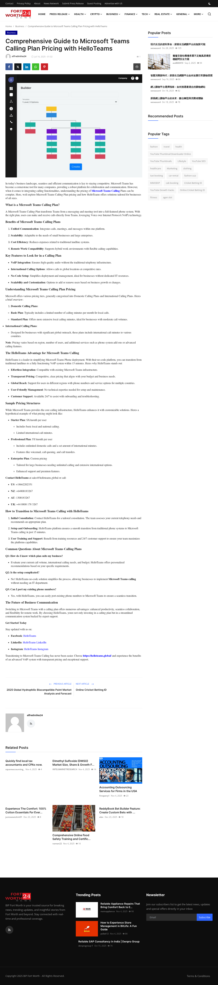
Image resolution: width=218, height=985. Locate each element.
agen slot (167, 197)
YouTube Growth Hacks (162, 190)
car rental (173, 175)
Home (41, 14)
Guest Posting (94, 3)
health (178, 146)
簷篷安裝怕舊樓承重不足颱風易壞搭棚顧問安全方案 (192, 57)
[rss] (9, 930)
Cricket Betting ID (193, 182)
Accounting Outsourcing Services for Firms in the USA (118, 789)
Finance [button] (129, 14)
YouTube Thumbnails (161, 161)
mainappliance (107, 911)
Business (19, 26)
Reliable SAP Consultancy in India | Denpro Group (108, 941)
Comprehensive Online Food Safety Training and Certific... (71, 837)
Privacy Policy (24, 3)
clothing (187, 168)
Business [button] (112, 14)
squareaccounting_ (14, 769)
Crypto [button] (95, 14)
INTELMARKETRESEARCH (64, 769)
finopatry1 (104, 795)
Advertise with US (113, 3)
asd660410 (178, 62)
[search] (209, 14)
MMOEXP (155, 182)
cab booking (172, 182)
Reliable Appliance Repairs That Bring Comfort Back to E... (120, 905)
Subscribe (204, 917)
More (197, 14)
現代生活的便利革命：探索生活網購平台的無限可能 (178, 44)
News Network (51, 3)
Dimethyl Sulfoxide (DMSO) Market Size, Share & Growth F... (73, 762)
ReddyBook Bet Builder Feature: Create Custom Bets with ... (120, 810)
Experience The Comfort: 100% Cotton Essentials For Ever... (25, 810)
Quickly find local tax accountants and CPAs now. (23, 762)
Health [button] (79, 14)
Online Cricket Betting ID (91, 689)
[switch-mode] (210, 3)
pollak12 (104, 933)
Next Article (83, 683)
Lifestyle (182, 161)
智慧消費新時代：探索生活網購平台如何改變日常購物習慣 (182, 75)
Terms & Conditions (198, 976)
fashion (154, 146)
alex (101, 817)
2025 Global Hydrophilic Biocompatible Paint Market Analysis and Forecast (39, 691)
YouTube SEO (199, 161)
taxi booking (156, 175)
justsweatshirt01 (13, 817)
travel (166, 146)
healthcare (155, 168)
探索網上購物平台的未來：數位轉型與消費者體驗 (177, 98)
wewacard (156, 48)
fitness (153, 197)
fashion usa (190, 175)
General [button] (181, 14)
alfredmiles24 (35, 715)
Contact (9, 3)
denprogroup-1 (85, 945)
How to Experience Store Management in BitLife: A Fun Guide (118, 926)
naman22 (57, 843)
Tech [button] (145, 14)
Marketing (172, 168)
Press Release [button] (58, 14)
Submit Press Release (73, 3)
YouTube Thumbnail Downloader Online (170, 153)
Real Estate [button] (162, 14)
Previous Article (62, 683)
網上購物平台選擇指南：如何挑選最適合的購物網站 (178, 86)
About (37, 3)
